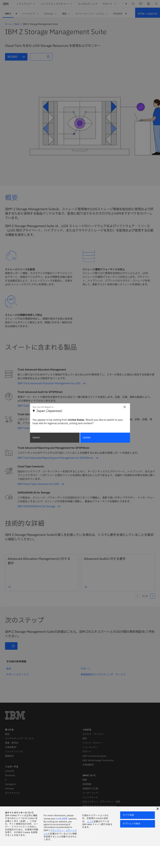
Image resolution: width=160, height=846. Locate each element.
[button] (158, 809)
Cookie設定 (62, 818)
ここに (90, 821)
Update (87, 437)
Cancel (36, 437)
